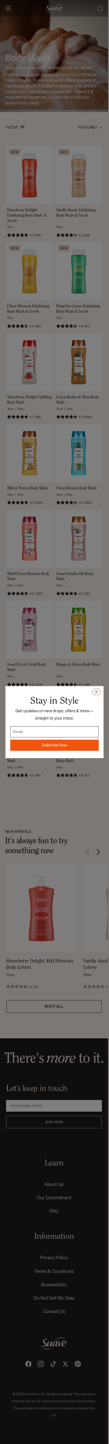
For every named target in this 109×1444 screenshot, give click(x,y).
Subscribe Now (54, 745)
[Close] (96, 691)
